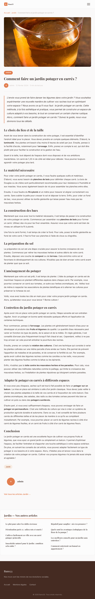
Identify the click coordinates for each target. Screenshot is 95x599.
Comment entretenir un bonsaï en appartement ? (65, 547)
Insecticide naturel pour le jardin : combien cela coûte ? (24, 544)
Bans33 (8, 571)
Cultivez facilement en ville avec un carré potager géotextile (23, 536)
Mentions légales (19, 585)
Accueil (7, 13)
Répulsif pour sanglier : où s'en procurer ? (69, 524)
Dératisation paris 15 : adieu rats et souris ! (24, 529)
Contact (32, 585)
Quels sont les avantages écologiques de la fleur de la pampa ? (69, 530)
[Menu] (88, 4)
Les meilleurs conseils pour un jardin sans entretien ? (69, 539)
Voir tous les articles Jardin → (17, 494)
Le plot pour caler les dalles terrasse (21, 524)
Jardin (13, 13)
